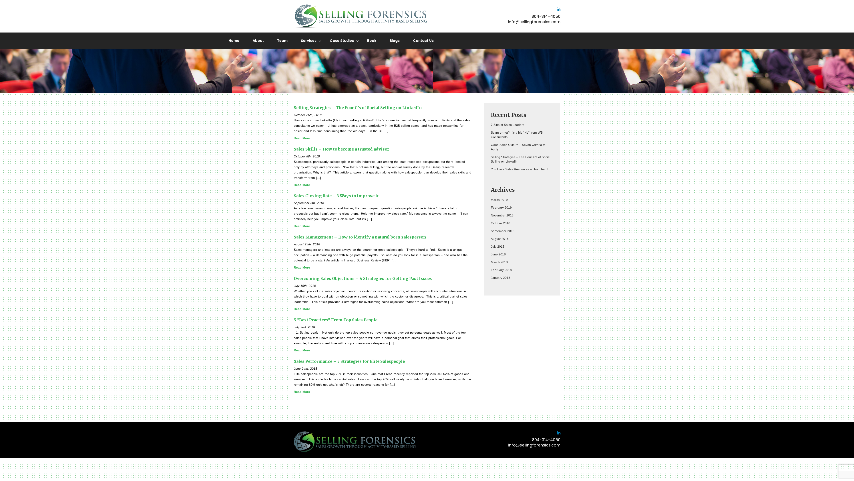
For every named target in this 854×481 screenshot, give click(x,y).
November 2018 (502, 215)
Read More (302, 138)
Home (234, 40)
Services (308, 40)
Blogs (395, 40)
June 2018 (498, 254)
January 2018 (500, 277)
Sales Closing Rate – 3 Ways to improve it (336, 195)
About (258, 40)
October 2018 (500, 223)
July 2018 (497, 246)
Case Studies (342, 40)
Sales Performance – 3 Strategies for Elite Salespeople (349, 361)
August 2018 (500, 238)
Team (282, 40)
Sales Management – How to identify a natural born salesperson (360, 237)
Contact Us (423, 40)
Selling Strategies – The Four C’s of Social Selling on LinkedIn (358, 107)
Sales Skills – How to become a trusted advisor (341, 149)
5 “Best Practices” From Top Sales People (335, 319)
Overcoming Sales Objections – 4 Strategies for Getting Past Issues (363, 278)
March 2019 (499, 200)
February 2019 (501, 207)
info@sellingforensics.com (534, 21)
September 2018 (502, 231)
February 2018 (501, 270)
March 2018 (499, 262)
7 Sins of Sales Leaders (507, 124)
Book (371, 40)
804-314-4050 (546, 16)
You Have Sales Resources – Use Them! (519, 169)
